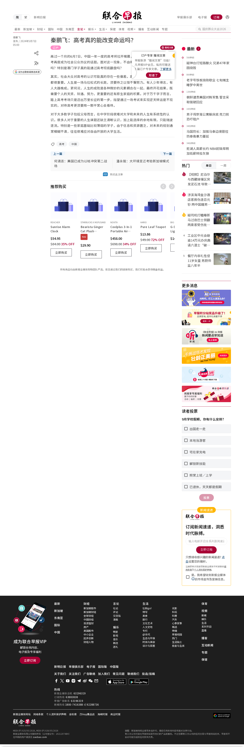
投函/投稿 (148, 674)
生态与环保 (149, 638)
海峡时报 (103, 714)
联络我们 (133, 674)
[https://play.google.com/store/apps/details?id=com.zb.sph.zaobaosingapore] (139, 682)
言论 (80, 29)
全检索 (73, 714)
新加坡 (27, 29)
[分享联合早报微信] (90, 681)
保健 (113, 29)
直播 (203, 630)
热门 (174, 638)
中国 (60, 29)
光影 (174, 608)
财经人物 (89, 642)
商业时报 (115, 714)
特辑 (174, 630)
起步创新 (89, 638)
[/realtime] (198, 49)
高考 (61, 144)
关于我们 (60, 674)
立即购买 (61, 252)
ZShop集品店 (87, 714)
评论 (115, 612)
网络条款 (38, 714)
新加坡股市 (90, 608)
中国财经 (89, 619)
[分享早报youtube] (68, 681)
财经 (40, 29)
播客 (141, 29)
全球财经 (89, 615)
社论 (115, 608)
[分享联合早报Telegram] (79, 681)
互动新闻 (153, 29)
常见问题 (119, 674)
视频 (130, 29)
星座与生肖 (178, 645)
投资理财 (89, 623)
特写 (145, 612)
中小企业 (89, 634)
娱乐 (91, 29)
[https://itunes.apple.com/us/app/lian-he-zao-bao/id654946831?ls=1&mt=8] (116, 682)
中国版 (114, 666)
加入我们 (104, 674)
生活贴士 (177, 642)
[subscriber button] (227, 17)
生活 (102, 29)
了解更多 (166, 69)
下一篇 (167, 153)
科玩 (174, 612)
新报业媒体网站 (22, 714)
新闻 (203, 615)
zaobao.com (40, 736)
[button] (227, 17)
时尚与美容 (149, 642)
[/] (122, 17)
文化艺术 (148, 623)
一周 (223, 165)
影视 (115, 635)
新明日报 (40, 17)
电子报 (202, 17)
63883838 (72, 697)
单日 (209, 165)
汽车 (174, 619)
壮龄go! (147, 608)
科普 (174, 615)
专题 (165, 29)
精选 (174, 627)
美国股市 (89, 630)
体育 (122, 29)
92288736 (93, 704)
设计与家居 (149, 645)
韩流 (115, 643)
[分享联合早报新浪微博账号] (85, 681)
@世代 (146, 634)
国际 (51, 29)
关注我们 (75, 674)
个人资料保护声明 (56, 714)
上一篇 (57, 153)
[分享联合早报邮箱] (96, 681)
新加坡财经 (90, 612)
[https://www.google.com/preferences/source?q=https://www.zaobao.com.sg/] (222, 715)
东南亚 (70, 29)
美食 (145, 615)
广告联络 (89, 674)
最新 (17, 29)
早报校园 (177, 634)
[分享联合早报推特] (62, 681)
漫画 (115, 619)
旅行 (145, 619)
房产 (86, 627)
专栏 (145, 630)
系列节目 (206, 626)
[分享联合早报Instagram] (73, 681)
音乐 (115, 639)
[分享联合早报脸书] (56, 681)
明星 (115, 632)
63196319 (80, 693)
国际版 (102, 666)
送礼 (115, 647)
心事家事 (177, 623)
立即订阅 (30, 660)
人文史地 (148, 627)
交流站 (117, 615)
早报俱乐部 (184, 17)
